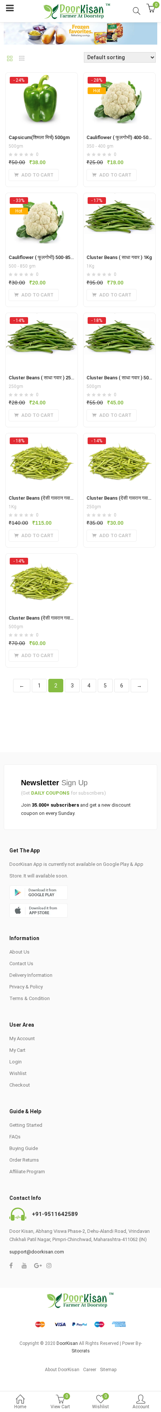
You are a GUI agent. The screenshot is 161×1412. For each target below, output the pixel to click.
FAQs (15, 1136)
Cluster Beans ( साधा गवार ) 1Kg (119, 257)
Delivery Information (30, 975)
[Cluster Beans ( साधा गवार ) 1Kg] (119, 200)
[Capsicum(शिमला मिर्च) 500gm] (41, 80)
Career (89, 1369)
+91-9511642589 (55, 1214)
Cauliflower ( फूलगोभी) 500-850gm (44, 257)
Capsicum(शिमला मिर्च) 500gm (39, 137)
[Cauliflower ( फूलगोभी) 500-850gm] (41, 200)
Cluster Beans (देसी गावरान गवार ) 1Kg (47, 498)
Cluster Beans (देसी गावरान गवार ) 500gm (50, 618)
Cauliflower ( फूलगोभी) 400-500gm (122, 137)
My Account (22, 1038)
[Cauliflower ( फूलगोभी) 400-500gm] (119, 80)
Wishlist (18, 1073)
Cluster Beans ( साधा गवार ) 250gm (44, 377)
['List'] (21, 59)
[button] (34, 175)
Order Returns (24, 1160)
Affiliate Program (27, 1171)
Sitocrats (81, 1351)
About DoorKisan (62, 1369)
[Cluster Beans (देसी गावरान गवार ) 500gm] (41, 561)
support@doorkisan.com (36, 1252)
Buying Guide (23, 1148)
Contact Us (21, 963)
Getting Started (25, 1125)
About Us (19, 952)
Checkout (19, 1085)
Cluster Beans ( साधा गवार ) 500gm (122, 377)
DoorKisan (67, 1343)
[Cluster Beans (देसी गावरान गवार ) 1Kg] (41, 440)
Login (15, 1062)
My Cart (17, 1050)
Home (20, 1406)
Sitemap (108, 1369)
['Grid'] (9, 59)
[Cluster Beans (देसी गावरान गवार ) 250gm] (119, 440)
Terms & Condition (29, 998)
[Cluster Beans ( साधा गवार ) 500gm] (119, 320)
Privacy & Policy (26, 987)
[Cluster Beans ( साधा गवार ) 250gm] (41, 320)
